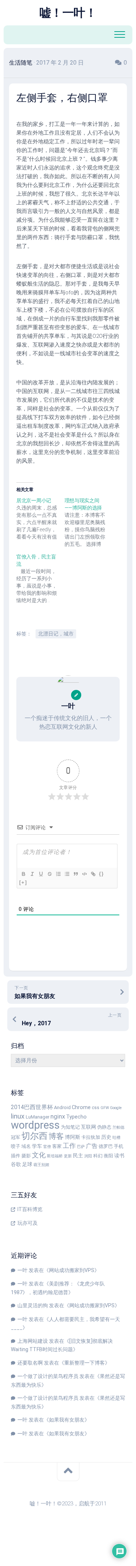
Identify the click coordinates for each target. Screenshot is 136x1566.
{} (101, 873)
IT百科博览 (29, 1209)
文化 (39, 1155)
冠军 (15, 1137)
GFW (104, 1107)
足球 (27, 1164)
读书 (119, 1156)
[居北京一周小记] (40, 518)
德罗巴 (106, 1146)
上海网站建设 (32, 1341)
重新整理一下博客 (84, 1363)
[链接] (92, 874)
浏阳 (88, 1156)
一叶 (22, 1270)
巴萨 (81, 1146)
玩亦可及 (27, 1223)
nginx (57, 1116)
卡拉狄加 (90, 1137)
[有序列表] (58, 874)
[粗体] (23, 874)
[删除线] (49, 874)
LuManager (37, 1117)
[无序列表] (66, 874)
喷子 (15, 1146)
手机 (118, 1146)
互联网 (88, 1127)
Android (62, 1107)
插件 (15, 1155)
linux (18, 1116)
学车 (37, 1146)
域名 (26, 1146)
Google (115, 1107)
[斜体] (32, 874)
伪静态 (104, 1127)
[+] (23, 882)
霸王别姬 (41, 1164)
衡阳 (108, 1155)
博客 (56, 1136)
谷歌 (16, 1164)
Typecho (76, 1117)
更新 (68, 1156)
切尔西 (34, 1136)
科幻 (98, 1155)
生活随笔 (20, 62)
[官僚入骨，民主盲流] (40, 578)
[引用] (75, 874)
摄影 (26, 1155)
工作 (69, 1145)
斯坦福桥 (55, 1156)
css (95, 1107)
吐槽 (116, 1137)
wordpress (35, 1125)
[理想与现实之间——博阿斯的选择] (89, 522)
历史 (106, 1137)
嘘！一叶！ (68, 13)
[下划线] (40, 874)
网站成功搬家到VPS (71, 1270)
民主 (78, 1156)
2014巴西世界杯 (32, 1107)
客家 (57, 1146)
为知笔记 (70, 1127)
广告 (92, 1145)
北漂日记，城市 (56, 634)
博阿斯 (72, 1137)
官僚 (47, 1146)
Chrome (81, 1107)
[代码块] (84, 874)
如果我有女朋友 (67, 1420)
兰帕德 (118, 1127)
